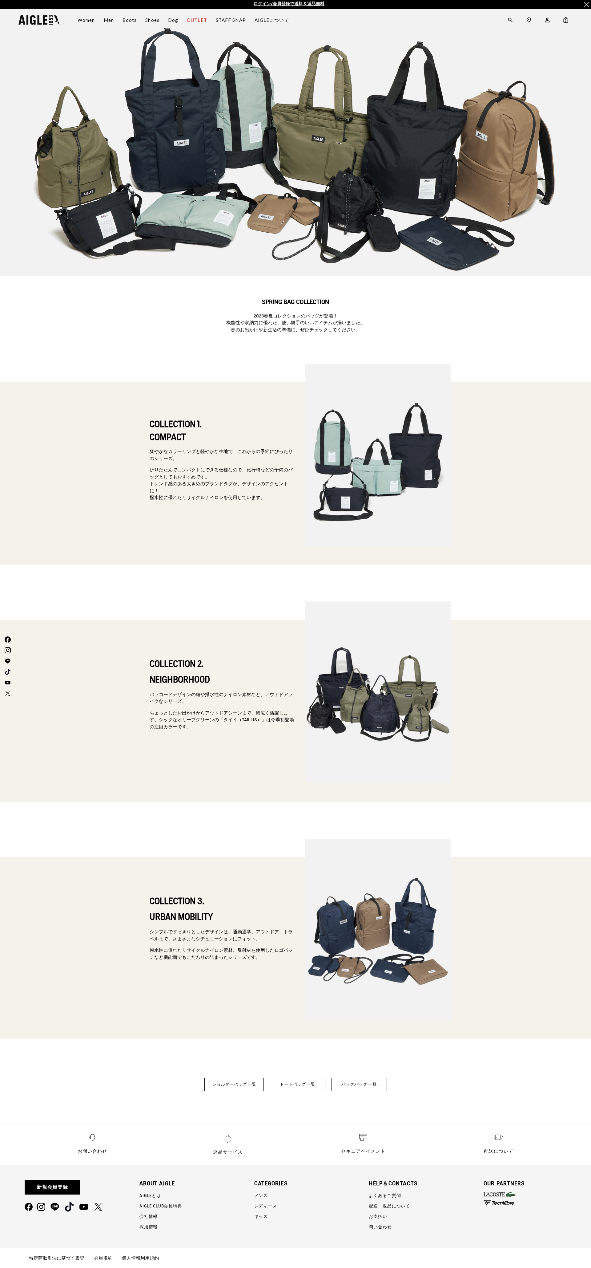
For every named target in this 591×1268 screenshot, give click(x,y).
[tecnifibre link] (537, 1203)
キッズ (261, 1216)
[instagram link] (7, 650)
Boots (130, 20)
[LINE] (55, 1207)
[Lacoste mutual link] (537, 1194)
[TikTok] (69, 1207)
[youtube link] (7, 682)
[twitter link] (7, 693)
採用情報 (148, 1226)
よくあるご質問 (385, 1195)
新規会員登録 (52, 1187)
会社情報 (148, 1216)
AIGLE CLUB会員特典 (160, 1205)
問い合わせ (380, 1226)
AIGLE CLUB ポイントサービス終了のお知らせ (289, 4)
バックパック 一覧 (359, 1084)
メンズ (261, 1195)
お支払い (378, 1216)
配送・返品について (389, 1205)
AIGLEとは (150, 1195)
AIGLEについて (272, 20)
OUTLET (197, 20)
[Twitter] (98, 1207)
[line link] (7, 661)
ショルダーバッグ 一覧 (234, 1084)
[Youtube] (84, 1207)
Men (109, 20)
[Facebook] (29, 1207)
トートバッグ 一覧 (297, 1084)
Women (86, 20)
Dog (173, 20)
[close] (586, 4)
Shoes (152, 20)
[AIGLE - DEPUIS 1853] (38, 20)
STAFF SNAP (231, 20)
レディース (265, 1205)
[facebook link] (7, 639)
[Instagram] (41, 1207)
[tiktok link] (7, 671)
